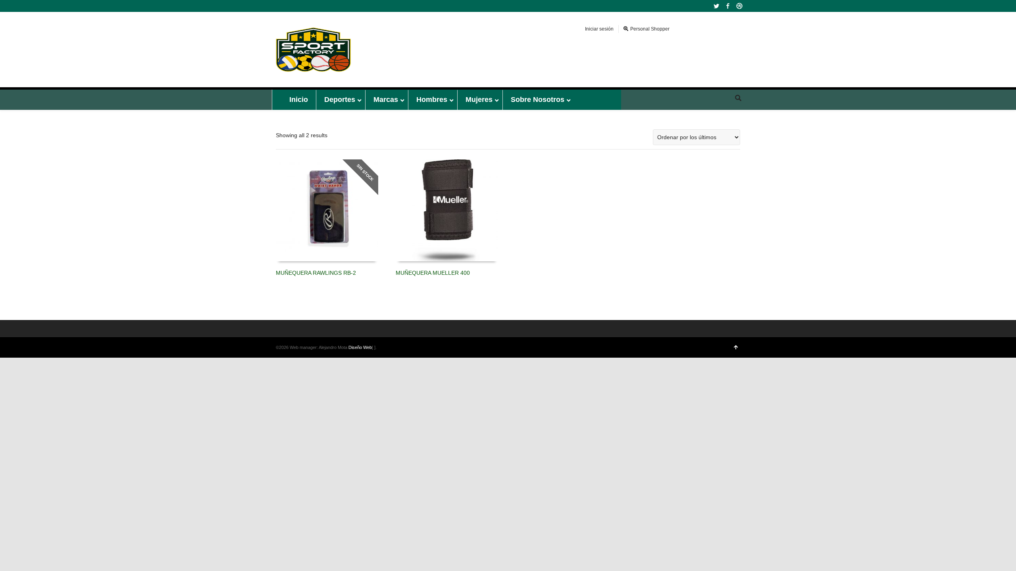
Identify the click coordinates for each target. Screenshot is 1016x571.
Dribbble (739, 6)
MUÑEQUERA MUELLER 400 (433, 273)
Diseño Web (360, 347)
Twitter (716, 6)
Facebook (728, 6)
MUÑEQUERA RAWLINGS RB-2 (316, 273)
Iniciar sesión (599, 29)
